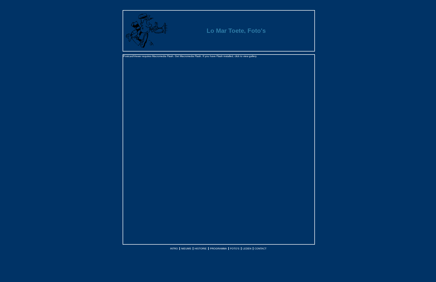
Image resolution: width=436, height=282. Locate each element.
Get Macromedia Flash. (188, 56)
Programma (218, 248)
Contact (260, 248)
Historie (201, 248)
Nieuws (186, 248)
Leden (247, 248)
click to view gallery (246, 56)
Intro (174, 248)
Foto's (234, 248)
